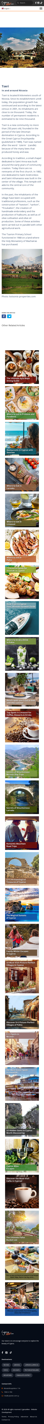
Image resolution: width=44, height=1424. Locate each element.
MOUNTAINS (8, 1375)
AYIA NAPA (16, 1370)
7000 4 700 (8, 1392)
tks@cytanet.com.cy (11, 1396)
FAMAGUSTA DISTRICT (24, 1375)
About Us (33, 1417)
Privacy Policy (13, 1417)
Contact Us (6, 1420)
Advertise (24, 1417)
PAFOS (6, 1370)
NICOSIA (6, 1365)
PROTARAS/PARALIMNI (32, 1370)
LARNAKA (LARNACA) (31, 1365)
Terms (4, 1417)
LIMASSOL (17, 1365)
